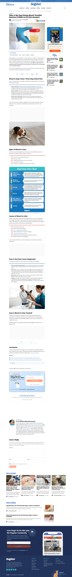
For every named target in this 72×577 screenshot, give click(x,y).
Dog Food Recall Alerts (35, 569)
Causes (23, 54)
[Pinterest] (13, 4)
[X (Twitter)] (10, 4)
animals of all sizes (30, 427)
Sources (13, 363)
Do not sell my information (60, 563)
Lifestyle (38, 8)
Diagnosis (27, 54)
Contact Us (46, 560)
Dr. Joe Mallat (25, 19)
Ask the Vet (11, 13)
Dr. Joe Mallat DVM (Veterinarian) (25, 421)
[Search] (65, 8)
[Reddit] (36, 21)
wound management (26, 428)
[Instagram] (8, 4)
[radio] (23, 400)
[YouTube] (11, 4)
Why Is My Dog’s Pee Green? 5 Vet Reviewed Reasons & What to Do (25, 358)
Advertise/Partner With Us (48, 563)
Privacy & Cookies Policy (30, 389)
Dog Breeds (43, 8)
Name (10, 459)
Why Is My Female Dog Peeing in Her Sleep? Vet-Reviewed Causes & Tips (26, 359)
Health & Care (22, 8)
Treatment (32, 54)
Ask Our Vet (49, 8)
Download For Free (55, 50)
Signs (20, 54)
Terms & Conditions (23, 389)
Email (29, 459)
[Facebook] (6, 4)
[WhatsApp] (39, 21)
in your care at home (34, 352)
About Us (45, 561)
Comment (11, 447)
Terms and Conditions (59, 561)
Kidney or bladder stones (18, 230)
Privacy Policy (22, 550)
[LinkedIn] (42, 21)
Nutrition (27, 8)
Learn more (49, 11)
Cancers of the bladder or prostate (20, 233)
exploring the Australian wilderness (35, 424)
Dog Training (33, 8)
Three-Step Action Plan (14, 54)
